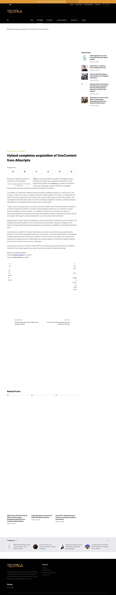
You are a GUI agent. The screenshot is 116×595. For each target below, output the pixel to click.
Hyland (35, 179)
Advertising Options (88, 4)
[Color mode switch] (10, 4)
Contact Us (97, 4)
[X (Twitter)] (106, 4)
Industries (74, 20)
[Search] (7, 20)
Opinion (84, 20)
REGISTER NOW (72, 1)
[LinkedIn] (48, 172)
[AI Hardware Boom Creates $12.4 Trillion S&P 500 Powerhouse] (42, 453)
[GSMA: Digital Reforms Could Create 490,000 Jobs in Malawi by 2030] (84, 58)
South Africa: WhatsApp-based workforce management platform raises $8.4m (65, 517)
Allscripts (54, 183)
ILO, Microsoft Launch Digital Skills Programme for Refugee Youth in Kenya (100, 546)
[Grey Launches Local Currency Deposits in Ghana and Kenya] (35, 546)
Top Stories (40, 20)
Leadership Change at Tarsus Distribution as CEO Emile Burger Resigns (73, 546)
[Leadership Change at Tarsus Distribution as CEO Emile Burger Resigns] (61, 546)
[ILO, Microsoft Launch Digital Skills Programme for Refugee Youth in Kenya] (87, 546)
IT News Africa (17, 257)
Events (72, 4)
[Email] (71, 172)
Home (31, 20)
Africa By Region (61, 20)
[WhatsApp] (60, 172)
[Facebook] (103, 4)
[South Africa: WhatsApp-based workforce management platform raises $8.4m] (66, 453)
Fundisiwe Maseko (18, 255)
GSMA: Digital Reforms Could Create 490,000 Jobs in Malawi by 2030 (99, 57)
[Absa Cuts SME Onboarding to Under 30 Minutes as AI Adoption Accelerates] (84, 76)
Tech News (49, 20)
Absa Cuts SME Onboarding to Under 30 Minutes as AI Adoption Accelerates (99, 75)
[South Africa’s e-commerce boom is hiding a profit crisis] (84, 68)
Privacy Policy (79, 4)
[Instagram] (108, 4)
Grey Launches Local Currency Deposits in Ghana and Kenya (47, 546)
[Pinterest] (36, 172)
